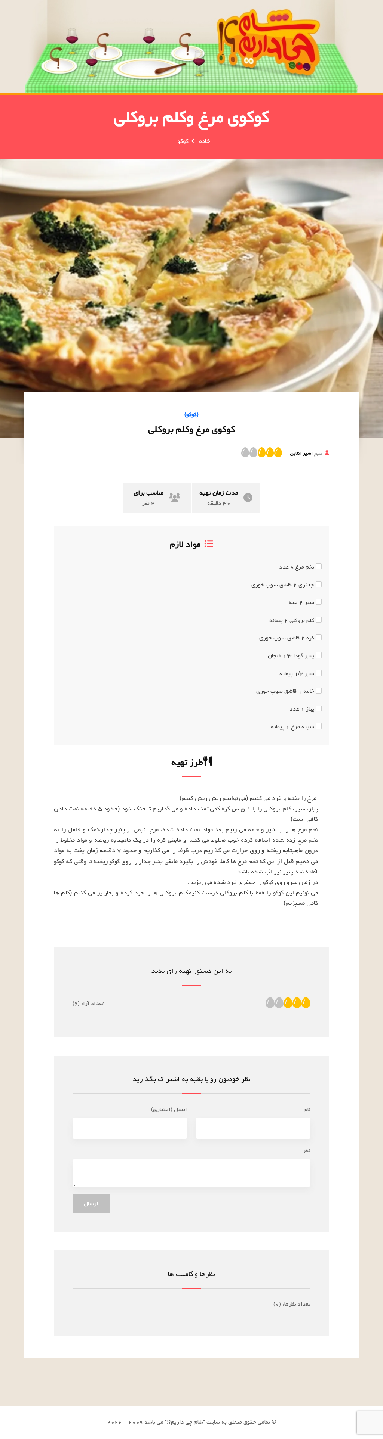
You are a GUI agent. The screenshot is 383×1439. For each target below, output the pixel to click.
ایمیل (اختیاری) (169, 1109)
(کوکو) (191, 414)
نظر (306, 1150)
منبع (306, 453)
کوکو (183, 141)
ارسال (91, 1203)
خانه (204, 141)
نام (307, 1109)
